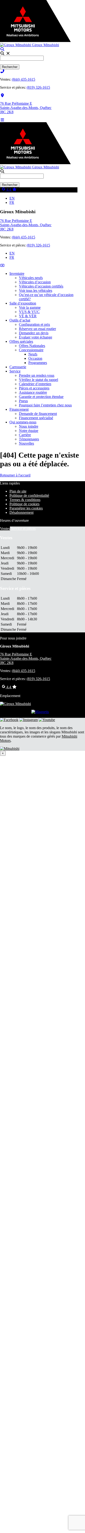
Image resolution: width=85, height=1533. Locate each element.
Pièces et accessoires (34, 388)
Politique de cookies (24, 504)
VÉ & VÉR (28, 316)
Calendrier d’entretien (35, 384)
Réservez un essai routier (37, 329)
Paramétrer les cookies (26, 508)
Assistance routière (33, 392)
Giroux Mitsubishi (45, 45)
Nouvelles (26, 443)
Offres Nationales (32, 346)
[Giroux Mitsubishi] (15, 704)
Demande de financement (38, 414)
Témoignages (29, 439)
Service (15, 371)
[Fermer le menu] (2, 265)
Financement (19, 409)
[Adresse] (2, 95)
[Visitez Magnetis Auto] (40, 712)
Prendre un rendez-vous (36, 375)
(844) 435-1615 (23, 79)
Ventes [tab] (5, 528)
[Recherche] (2, 49)
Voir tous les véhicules (35, 290)
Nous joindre (28, 426)
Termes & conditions (24, 500)
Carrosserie (17, 367)
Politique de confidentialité (29, 495)
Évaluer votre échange (35, 337)
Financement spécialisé (36, 418)
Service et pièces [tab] (23, 528)
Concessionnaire (31, 350)
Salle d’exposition (22, 303)
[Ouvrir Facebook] (9, 720)
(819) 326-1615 (38, 87)
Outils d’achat (19, 320)
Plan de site (17, 491)
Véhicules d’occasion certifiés (41, 286)
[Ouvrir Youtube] (47, 720)
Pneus (23, 401)
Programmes (37, 363)
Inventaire (16, 274)
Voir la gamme (30, 307)
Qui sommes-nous (22, 422)
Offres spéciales (21, 341)
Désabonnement (21, 512)
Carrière (25, 435)
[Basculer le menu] (2, 120)
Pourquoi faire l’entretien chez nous (45, 405)
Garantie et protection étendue (41, 397)
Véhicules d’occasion (35, 282)
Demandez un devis (33, 333)
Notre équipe (28, 431)
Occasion (35, 358)
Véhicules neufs (31, 278)
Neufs (32, 354)
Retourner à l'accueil (15, 475)
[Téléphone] (2, 71)
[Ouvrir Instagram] (28, 720)
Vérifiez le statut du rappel (38, 380)
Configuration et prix (34, 324)
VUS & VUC (29, 312)
